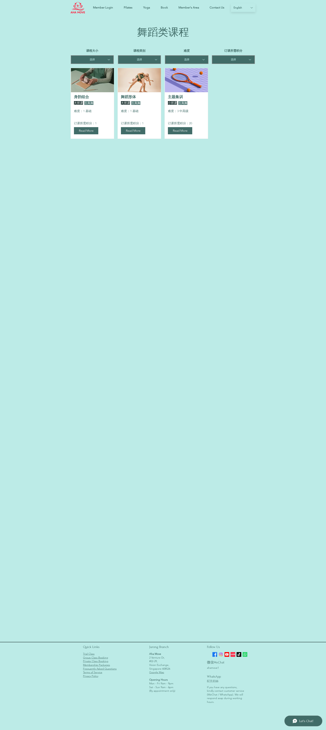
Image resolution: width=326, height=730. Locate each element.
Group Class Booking (95, 657)
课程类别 (139, 50)
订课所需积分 (233, 50)
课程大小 (92, 50)
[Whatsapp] (245, 654)
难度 (187, 50)
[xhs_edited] (233, 654)
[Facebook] (214, 654)
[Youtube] (227, 654)
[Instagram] (220, 654)
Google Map (156, 672)
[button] (164, 7)
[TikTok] (239, 654)
